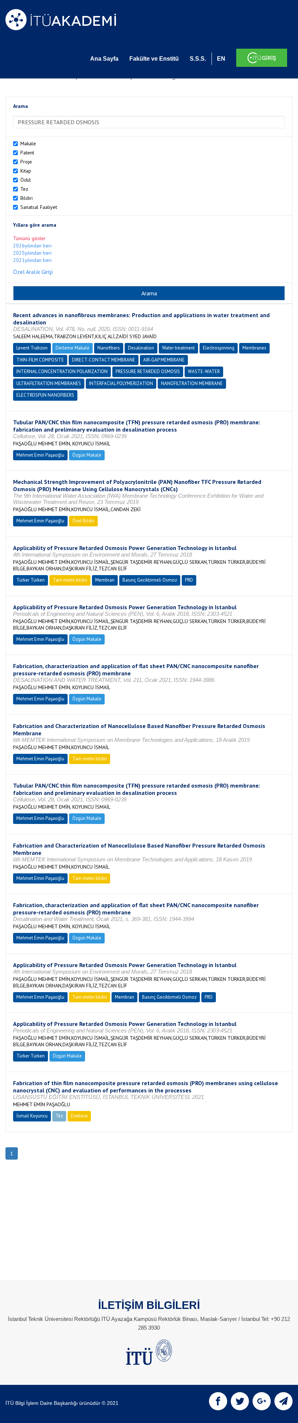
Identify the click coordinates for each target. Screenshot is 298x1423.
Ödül (25, 180)
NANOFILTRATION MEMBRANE (192, 383)
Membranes (254, 348)
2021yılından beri (32, 260)
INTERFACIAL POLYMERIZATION (121, 383)
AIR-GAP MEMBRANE (164, 360)
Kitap (25, 170)
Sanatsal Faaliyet (38, 207)
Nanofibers (108, 348)
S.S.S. (198, 59)
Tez (24, 189)
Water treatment (178, 348)
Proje (26, 161)
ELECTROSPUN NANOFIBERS (45, 395)
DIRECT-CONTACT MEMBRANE (103, 360)
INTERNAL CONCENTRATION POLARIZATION (62, 371)
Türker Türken (30, 580)
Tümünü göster (29, 238)
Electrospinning (218, 348)
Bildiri (26, 198)
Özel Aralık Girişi (33, 271)
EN (221, 59)
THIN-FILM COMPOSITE (40, 360)
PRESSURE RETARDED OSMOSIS (148, 371)
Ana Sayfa (104, 59)
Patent (27, 152)
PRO (189, 580)
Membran (104, 580)
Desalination (141, 348)
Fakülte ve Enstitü (154, 59)
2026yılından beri (32, 245)
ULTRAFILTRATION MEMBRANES (48, 383)
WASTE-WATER (204, 371)
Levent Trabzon (32, 348)
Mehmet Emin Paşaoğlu (40, 455)
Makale (28, 143)
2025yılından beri (32, 253)
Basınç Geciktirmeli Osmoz (149, 580)
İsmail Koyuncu (32, 1116)
